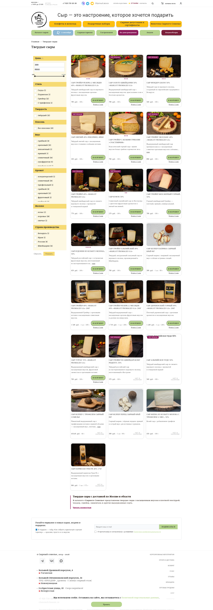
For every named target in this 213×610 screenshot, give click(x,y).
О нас (172, 571)
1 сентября (66, 32)
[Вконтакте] (51, 561)
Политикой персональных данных (140, 598)
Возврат (171, 566)
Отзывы (134, 3)
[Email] (92, 3)
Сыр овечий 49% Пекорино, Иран (87, 137)
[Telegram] (42, 561)
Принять (106, 604)
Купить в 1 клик (98, 104)
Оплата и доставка (120, 3)
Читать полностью (82, 508)
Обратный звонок (102, 3)
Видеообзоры (171, 32)
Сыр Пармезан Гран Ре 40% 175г (86, 469)
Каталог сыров (41, 32)
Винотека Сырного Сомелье (166, 24)
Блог (172, 593)
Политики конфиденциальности (147, 531)
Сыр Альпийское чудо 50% (160, 360)
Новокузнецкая (65, 580)
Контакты (143, 3)
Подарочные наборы (99, 24)
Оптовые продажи (166, 588)
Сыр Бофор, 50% (116, 197)
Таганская (56, 571)
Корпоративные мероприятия (162, 554)
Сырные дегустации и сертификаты (132, 24)
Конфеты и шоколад (65, 24)
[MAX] (61, 561)
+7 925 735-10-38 (70, 3)
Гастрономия (106, 32)
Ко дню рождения (128, 32)
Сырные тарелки (85, 32)
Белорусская (61, 589)
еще (148, 152)
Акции (150, 32)
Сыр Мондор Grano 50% (158, 83)
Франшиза (170, 582)
